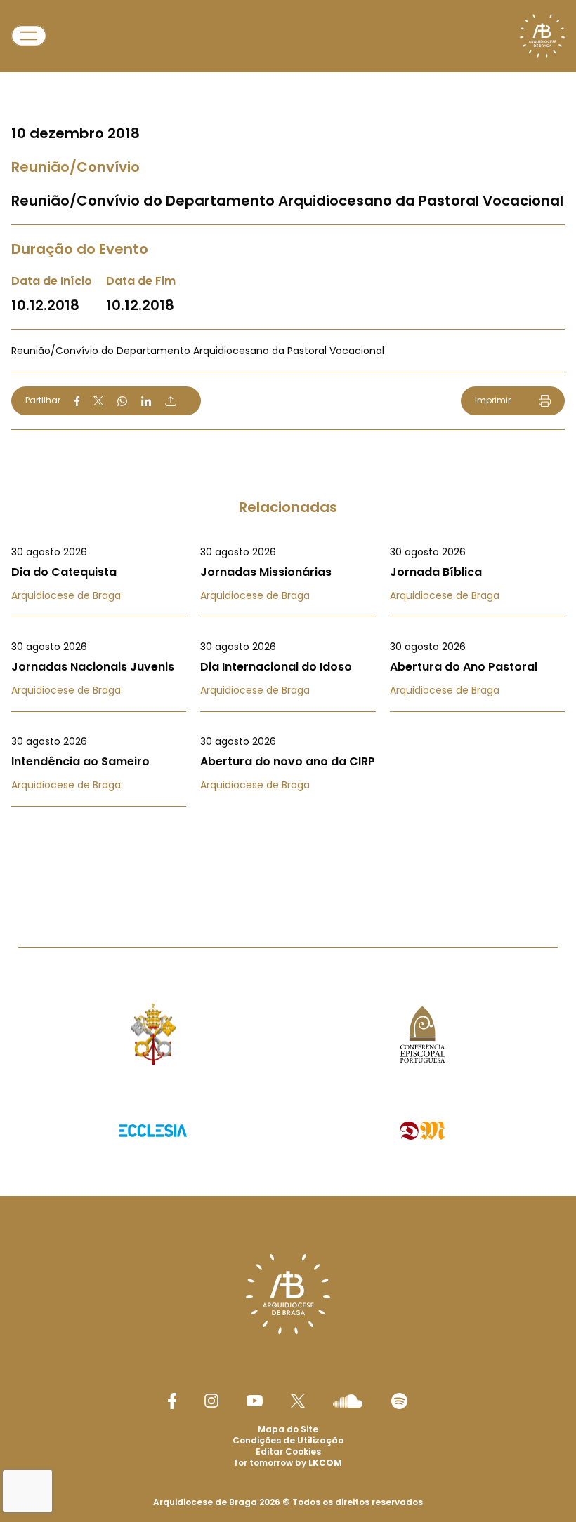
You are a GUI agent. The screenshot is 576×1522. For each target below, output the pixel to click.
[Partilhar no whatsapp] (122, 401)
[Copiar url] (170, 401)
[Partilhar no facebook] (76, 401)
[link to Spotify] (399, 1401)
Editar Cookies (288, 1451)
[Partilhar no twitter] (98, 400)
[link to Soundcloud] (347, 1400)
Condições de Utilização (288, 1440)
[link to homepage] (542, 35)
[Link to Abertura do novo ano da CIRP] (287, 763)
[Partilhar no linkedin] (146, 401)
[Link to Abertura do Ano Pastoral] (477, 668)
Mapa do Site (288, 1429)
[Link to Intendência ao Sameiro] (98, 763)
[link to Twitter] (298, 1400)
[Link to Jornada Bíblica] (477, 573)
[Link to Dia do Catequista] (98, 573)
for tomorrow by (288, 1463)
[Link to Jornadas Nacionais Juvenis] (98, 668)
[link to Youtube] (255, 1400)
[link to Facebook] (172, 1401)
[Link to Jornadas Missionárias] (287, 573)
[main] (288, 445)
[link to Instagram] (211, 1401)
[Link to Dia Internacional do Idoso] (287, 668)
